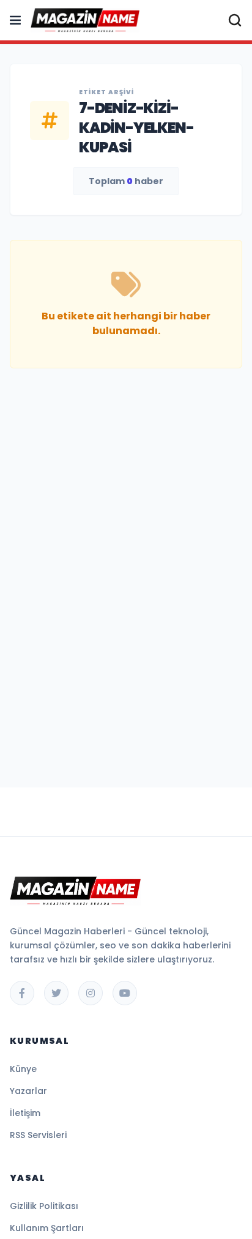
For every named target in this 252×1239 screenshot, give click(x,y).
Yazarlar (28, 1091)
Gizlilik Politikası (44, 1206)
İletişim (25, 1113)
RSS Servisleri (38, 1135)
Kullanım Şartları (47, 1228)
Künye (23, 1069)
